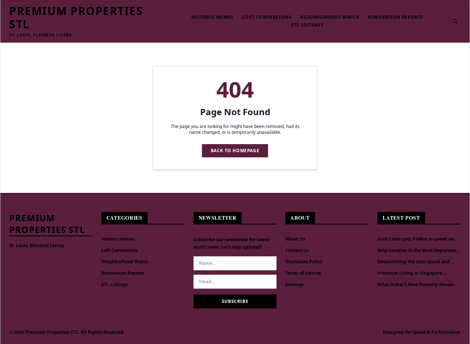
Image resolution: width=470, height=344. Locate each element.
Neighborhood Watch (329, 17)
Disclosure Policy (303, 262)
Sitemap (294, 284)
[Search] (455, 21)
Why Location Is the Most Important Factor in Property (416, 250)
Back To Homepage (235, 150)
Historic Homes (212, 17)
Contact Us (297, 250)
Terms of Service (303, 273)
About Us (295, 239)
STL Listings (307, 25)
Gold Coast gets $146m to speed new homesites (417, 239)
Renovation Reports (395, 17)
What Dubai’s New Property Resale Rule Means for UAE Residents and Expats (415, 285)
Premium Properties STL (76, 17)
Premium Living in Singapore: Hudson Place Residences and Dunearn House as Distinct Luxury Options (414, 273)
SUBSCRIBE (235, 301)
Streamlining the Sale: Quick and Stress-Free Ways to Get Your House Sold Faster (415, 262)
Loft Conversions (267, 17)
